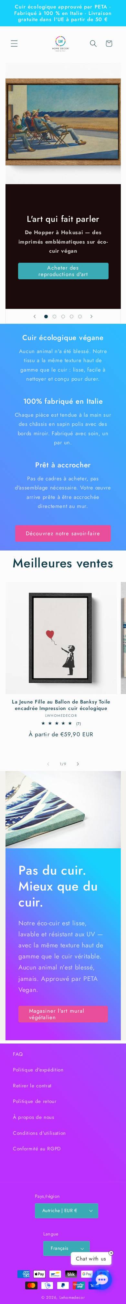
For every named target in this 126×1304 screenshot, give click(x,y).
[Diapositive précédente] (34, 316)
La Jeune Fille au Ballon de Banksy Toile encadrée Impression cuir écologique (61, 705)
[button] (14, 43)
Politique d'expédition (38, 1069)
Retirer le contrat (32, 1085)
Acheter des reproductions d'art (63, 271)
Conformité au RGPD (37, 1148)
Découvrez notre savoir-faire (63, 533)
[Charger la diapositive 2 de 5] (54, 316)
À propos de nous (33, 1117)
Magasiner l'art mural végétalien (56, 1014)
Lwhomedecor (72, 1297)
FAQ (18, 1054)
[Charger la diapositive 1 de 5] (46, 316)
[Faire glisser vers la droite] (78, 764)
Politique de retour (35, 1101)
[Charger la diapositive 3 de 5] (63, 316)
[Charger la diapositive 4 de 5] (71, 316)
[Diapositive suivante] (91, 316)
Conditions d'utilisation (39, 1133)
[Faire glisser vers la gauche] (48, 764)
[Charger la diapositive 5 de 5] (80, 316)
